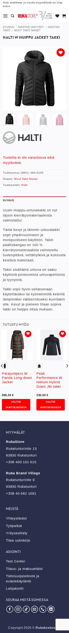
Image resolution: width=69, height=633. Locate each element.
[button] (5, 16)
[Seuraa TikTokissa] (26, 609)
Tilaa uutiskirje (18, 540)
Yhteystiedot (16, 518)
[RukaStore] (35, 15)
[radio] (5, 366)
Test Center (15, 561)
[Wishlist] (57, 16)
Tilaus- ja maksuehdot (24, 569)
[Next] (60, 79)
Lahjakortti (15, 588)
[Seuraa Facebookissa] (9, 609)
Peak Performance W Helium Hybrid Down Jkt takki (49, 380)
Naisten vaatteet (31, 27)
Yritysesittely (16, 533)
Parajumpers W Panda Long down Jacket (17, 378)
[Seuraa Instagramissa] (18, 609)
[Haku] (12, 16)
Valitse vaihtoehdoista (16, 405)
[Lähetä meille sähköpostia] (34, 609)
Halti (24, 184)
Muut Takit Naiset (27, 30)
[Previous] (9, 79)
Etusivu (8, 27)
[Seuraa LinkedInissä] (51, 609)
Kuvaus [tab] (8, 200)
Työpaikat (14, 526)
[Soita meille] (42, 609)
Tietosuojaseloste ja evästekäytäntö (22, 578)
